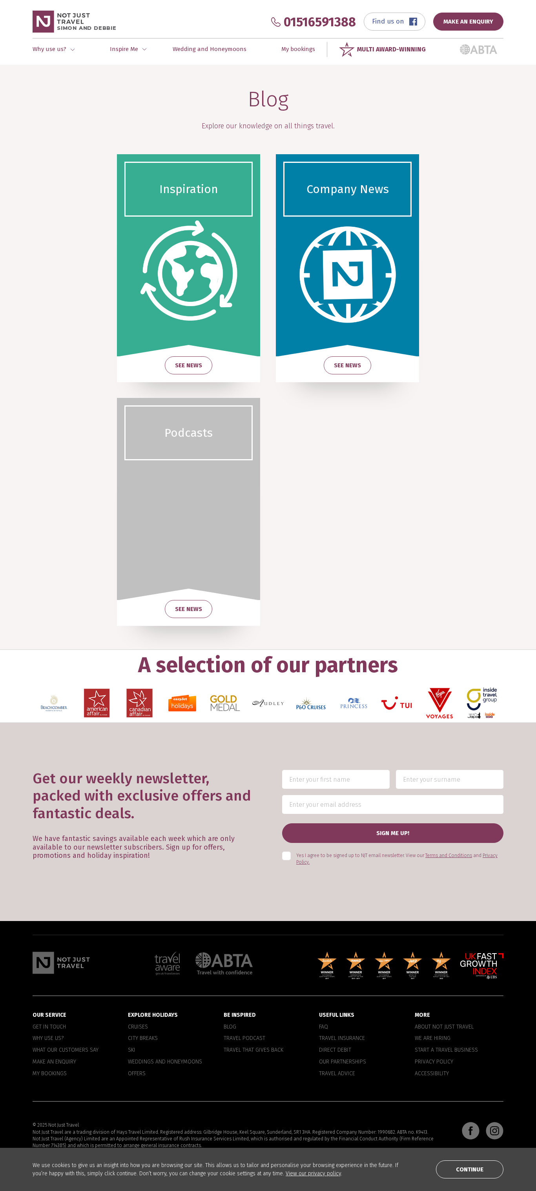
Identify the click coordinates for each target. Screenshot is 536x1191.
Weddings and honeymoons (165, 1062)
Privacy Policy (434, 1062)
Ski (131, 1050)
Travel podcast (244, 1038)
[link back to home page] (61, 963)
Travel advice (337, 1073)
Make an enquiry (54, 1062)
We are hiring (432, 1038)
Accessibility (432, 1073)
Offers (137, 1073)
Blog (230, 1027)
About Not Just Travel (444, 1027)
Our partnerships (342, 1062)
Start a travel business (446, 1050)
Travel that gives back (253, 1050)
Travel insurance (342, 1038)
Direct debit (335, 1050)
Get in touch (49, 1027)
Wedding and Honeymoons (209, 49)
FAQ (323, 1027)
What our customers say (65, 1050)
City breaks (143, 1038)
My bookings (298, 49)
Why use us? (48, 1038)
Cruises (138, 1027)
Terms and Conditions (448, 856)
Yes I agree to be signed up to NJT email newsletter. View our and (397, 859)
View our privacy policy (313, 1173)
